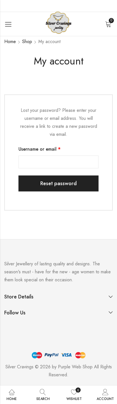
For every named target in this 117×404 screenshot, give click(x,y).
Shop (27, 41)
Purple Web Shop (75, 366)
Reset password (58, 183)
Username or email (48, 148)
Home (10, 41)
